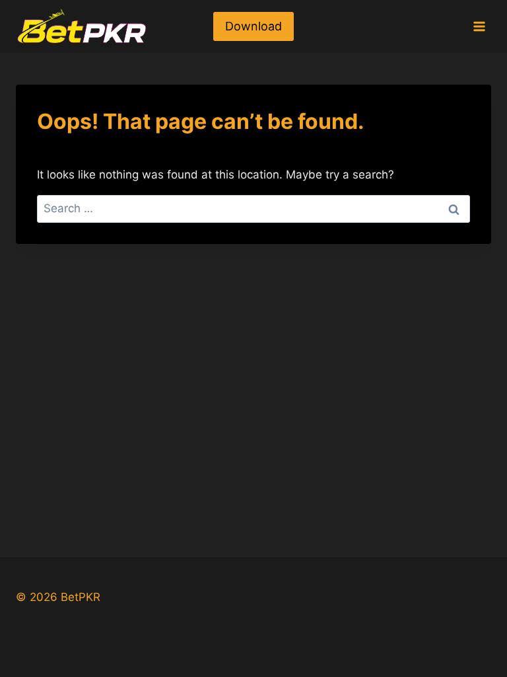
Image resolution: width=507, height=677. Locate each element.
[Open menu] (479, 26)
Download (253, 26)
